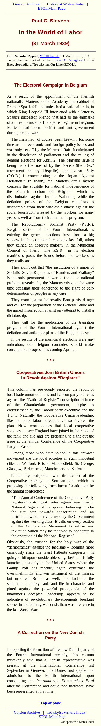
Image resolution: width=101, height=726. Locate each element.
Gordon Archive (26, 4)
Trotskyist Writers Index (65, 4)
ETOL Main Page (52, 8)
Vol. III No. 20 (49, 56)
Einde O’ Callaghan (67, 60)
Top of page (50, 703)
